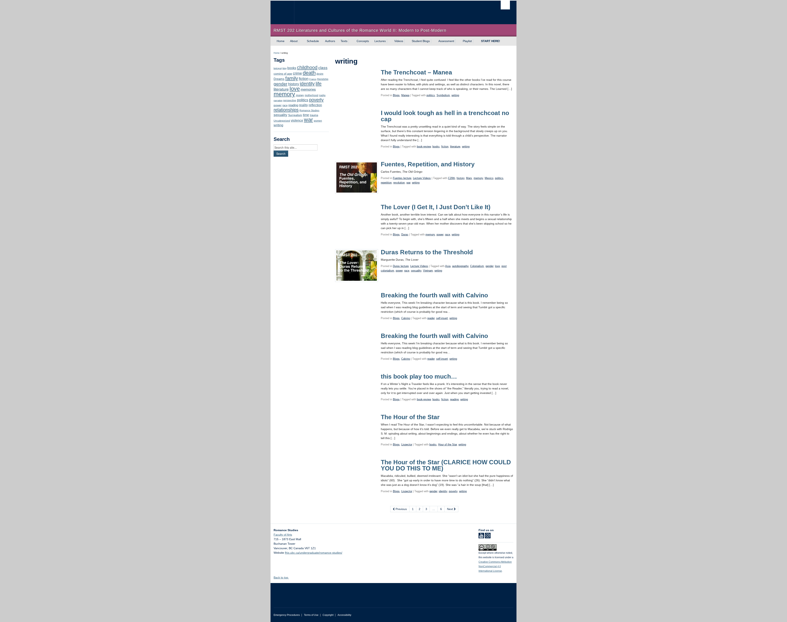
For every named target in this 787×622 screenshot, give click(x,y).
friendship (322, 79)
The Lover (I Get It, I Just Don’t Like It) (435, 207)
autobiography (460, 266)
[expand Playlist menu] (475, 41)
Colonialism (477, 266)
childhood (307, 67)
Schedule (313, 41)
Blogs (396, 95)
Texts (344, 41)
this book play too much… (419, 376)
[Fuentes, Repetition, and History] (356, 177)
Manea (405, 95)
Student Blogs (421, 41)
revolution (399, 182)
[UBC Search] (505, 5)
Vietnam (428, 270)
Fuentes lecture (402, 178)
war (308, 120)
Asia (447, 266)
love (295, 89)
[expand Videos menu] (406, 41)
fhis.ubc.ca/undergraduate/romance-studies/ (313, 552)
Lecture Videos (422, 178)
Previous (401, 509)
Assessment (446, 41)
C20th (451, 178)
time (306, 115)
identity (307, 83)
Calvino (405, 318)
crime (297, 73)
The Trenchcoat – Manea (416, 72)
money (300, 95)
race (285, 105)
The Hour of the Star (410, 417)
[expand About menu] (301, 41)
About (294, 41)
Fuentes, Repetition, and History (428, 164)
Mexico (489, 178)
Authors (330, 41)
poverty (316, 99)
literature (281, 89)
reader (430, 318)
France (312, 79)
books (291, 68)
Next (450, 509)
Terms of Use (311, 615)
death (309, 73)
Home (280, 41)
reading (293, 105)
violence (297, 120)
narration (278, 100)
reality (303, 105)
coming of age (283, 73)
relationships (286, 109)
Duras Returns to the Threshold (427, 252)
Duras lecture (401, 266)
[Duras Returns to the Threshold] (356, 265)
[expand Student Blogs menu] (433, 41)
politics (302, 100)
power (278, 105)
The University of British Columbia (282, 12)
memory (284, 94)
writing (278, 125)
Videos (398, 41)
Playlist (467, 41)
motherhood (311, 95)
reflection (315, 105)
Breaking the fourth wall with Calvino (434, 295)
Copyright (328, 615)
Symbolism (443, 95)
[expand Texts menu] (351, 41)
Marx (469, 178)
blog (284, 68)
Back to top (281, 577)
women (318, 120)
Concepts (363, 41)
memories (308, 89)
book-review (424, 146)
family (291, 78)
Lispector (406, 444)
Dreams (279, 79)
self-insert (442, 318)
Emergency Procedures (287, 615)
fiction (303, 79)
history (293, 84)
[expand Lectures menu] (389, 41)
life (319, 83)
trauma (314, 115)
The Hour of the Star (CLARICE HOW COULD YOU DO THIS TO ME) (446, 465)
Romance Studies (309, 110)
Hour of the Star (447, 444)
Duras (404, 234)
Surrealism (295, 115)
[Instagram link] (487, 537)
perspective (289, 100)
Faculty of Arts (283, 534)
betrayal (278, 68)
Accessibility (344, 615)
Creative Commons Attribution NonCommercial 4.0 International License (495, 566)
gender (280, 83)
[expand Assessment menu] (457, 41)
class (323, 68)
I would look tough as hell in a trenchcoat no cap (445, 116)
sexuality (280, 115)
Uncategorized (282, 120)
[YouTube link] (481, 537)
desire (319, 74)
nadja (322, 95)
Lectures (380, 41)
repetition (386, 182)
